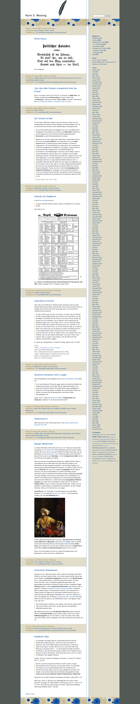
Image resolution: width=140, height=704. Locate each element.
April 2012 (95, 347)
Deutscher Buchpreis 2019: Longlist (50, 375)
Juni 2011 (95, 368)
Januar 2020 (96, 190)
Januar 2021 (96, 174)
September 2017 (97, 243)
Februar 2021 (96, 172)
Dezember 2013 (97, 310)
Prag (104, 456)
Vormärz (52, 30)
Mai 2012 (95, 345)
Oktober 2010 (96, 384)
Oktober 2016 (96, 261)
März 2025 (95, 96)
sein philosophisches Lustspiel (66, 596)
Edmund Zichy (67, 433)
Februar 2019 (96, 210)
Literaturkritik (95, 450)
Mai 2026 (95, 74)
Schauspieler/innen (97, 458)
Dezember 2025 (97, 82)
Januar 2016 (96, 280)
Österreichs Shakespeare (45, 570)
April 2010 (95, 396)
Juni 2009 (95, 417)
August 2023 (96, 123)
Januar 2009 (96, 427)
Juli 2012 (95, 341)
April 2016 (95, 274)
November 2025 (97, 84)
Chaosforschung (96, 439)
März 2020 (95, 188)
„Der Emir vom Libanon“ (59, 493)
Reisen (107, 456)
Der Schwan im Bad (43, 118)
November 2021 (97, 159)
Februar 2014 (96, 306)
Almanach (113, 434)
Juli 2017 (95, 247)
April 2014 (95, 302)
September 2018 (97, 221)
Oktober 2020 (96, 178)
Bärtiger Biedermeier (43, 444)
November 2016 (97, 259)
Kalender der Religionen (45, 196)
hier (35, 619)
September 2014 (97, 292)
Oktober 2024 (96, 104)
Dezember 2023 (97, 119)
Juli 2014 (95, 296)
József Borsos (76, 433)
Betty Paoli (47, 78)
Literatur (48, 32)
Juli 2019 (95, 200)
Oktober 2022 (96, 141)
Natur (116, 454)
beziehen (69, 548)
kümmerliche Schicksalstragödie (62, 588)
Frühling (101, 443)
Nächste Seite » (30, 694)
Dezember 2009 (97, 404)
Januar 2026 (96, 80)
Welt (52, 32)
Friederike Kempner (95, 443)
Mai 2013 (95, 323)
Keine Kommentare (60, 32)
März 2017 (95, 253)
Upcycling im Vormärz (44, 301)
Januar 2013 (96, 331)
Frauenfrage (111, 441)
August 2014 (96, 294)
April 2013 (95, 325)
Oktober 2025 (96, 86)
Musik (36, 110)
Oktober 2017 (96, 241)
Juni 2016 (95, 270)
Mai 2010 (95, 394)
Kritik (108, 447)
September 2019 (97, 196)
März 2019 (95, 208)
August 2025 (96, 88)
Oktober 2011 (96, 359)
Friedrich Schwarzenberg (58, 78)
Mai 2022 (95, 149)
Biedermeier (37, 188)
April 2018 (95, 231)
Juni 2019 (95, 202)
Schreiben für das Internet (100, 48)
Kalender (44, 188)
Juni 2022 (95, 147)
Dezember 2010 (97, 380)
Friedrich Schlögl (39, 292)
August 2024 (96, 108)
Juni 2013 (95, 321)
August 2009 (96, 413)
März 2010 (95, 398)
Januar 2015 (96, 286)
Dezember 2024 (97, 102)
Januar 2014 (96, 308)
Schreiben (104, 458)
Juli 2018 (95, 225)
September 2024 (97, 106)
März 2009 (95, 423)
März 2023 (95, 133)
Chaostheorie (97, 46)
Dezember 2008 (97, 429)
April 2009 (95, 421)
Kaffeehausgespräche (99, 448)
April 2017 (95, 251)
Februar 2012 (96, 351)
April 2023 (95, 131)
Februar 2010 (96, 400)
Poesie (50, 366)
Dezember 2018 (97, 215)
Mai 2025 (95, 92)
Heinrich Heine (106, 443)
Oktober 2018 (96, 219)
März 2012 (95, 349)
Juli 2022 (95, 145)
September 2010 (97, 386)
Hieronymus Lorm (72, 78)
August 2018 (96, 223)
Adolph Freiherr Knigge (105, 434)
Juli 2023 (95, 125)
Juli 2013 (95, 319)
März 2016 (95, 276)
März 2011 (95, 374)
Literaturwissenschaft (57, 82)
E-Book (112, 439)
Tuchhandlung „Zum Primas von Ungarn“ (50, 347)
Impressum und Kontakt (99, 64)
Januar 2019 (96, 212)
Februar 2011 (96, 376)
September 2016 (97, 264)
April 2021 (95, 168)
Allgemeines (96, 38)
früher (66, 541)
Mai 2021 (95, 166)
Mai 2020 (95, 184)
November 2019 (97, 194)
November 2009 (97, 406)
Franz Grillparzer (39, 30)
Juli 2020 (95, 182)
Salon (111, 456)
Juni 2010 (95, 392)
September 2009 (97, 411)
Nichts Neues (40, 39)
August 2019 (96, 198)
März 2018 (95, 233)
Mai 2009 (95, 419)
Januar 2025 (96, 100)
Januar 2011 (96, 378)
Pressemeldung (44, 200)
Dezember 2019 (97, 192)
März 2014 (95, 304)
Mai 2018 (95, 229)
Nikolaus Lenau (65, 408)
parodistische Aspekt (53, 454)
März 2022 (95, 153)
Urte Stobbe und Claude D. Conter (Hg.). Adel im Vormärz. (54, 101)
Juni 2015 (95, 282)
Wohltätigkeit (95, 463)
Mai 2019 (95, 204)
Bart (45, 433)
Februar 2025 (96, 98)
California (113, 437)
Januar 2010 (96, 402)
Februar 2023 (96, 135)
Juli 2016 (95, 268)
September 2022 (97, 143)
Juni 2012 (95, 343)
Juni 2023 (95, 127)
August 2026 (96, 70)
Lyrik (93, 452)
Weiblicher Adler (41, 636)
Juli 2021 (95, 163)
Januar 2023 (96, 137)
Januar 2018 (96, 235)
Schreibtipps (96, 52)
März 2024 (95, 112)
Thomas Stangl (104, 460)
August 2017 (96, 245)
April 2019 (95, 206)
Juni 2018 (95, 227)
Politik (47, 30)
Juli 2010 (95, 390)
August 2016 (96, 266)
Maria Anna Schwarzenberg (108, 452)
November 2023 (97, 121)
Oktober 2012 (96, 335)
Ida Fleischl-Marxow (97, 445)
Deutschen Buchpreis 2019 (69, 379)
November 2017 (97, 239)
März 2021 (95, 170)
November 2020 (97, 176)
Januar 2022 (96, 157)
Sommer (50, 188)
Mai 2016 (95, 272)
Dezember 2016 (97, 257)
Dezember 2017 (97, 237)
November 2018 (97, 217)
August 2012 (96, 339)
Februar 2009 (96, 425)
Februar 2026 (96, 78)
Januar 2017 (96, 255)
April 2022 (95, 151)
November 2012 (97, 333)
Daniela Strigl (46, 408)
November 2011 (97, 357)
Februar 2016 (96, 278)
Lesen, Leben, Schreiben (99, 60)
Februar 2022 (96, 155)
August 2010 (96, 388)
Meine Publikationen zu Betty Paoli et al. (104, 62)
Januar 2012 (96, 353)
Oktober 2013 (96, 315)
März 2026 (95, 76)
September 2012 (97, 337)
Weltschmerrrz (41, 419)
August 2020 (96, 180)
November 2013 (97, 313)
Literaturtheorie (102, 450)
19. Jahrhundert (40, 32)
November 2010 (97, 382)
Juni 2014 (95, 298)
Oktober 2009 (96, 408)
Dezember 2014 (97, 288)
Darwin (108, 439)
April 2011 (95, 372)
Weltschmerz (29, 410)
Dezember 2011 (97, 355)
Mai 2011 (95, 370)
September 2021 (97, 161)
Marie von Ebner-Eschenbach (34, 435)
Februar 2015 (96, 284)
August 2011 (96, 364)
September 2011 (97, 362)
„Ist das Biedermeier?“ (48, 450)
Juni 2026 (95, 72)
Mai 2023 (95, 129)
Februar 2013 (96, 329)
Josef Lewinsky (105, 445)
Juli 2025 (95, 90)
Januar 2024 (96, 117)
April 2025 (95, 94)
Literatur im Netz (98, 50)
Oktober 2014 (96, 290)
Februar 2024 (96, 114)
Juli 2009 (95, 415)
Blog (110, 437)
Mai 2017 (95, 249)
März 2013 (95, 327)
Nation (55, 628)
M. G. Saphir (99, 452)
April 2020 (95, 186)
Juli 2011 (95, 366)
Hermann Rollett (57, 398)
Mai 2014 (95, 300)
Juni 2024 (95, 110)
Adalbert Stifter (38, 78)
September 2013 (97, 317)
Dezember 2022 (97, 139)
